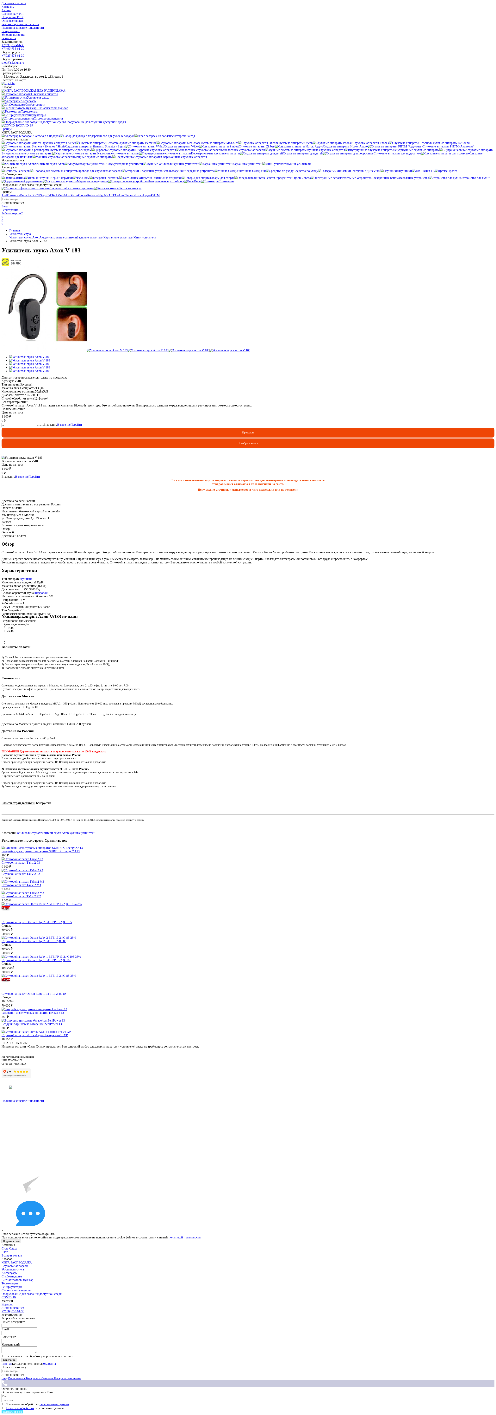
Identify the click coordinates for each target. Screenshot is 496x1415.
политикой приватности (185, 1237)
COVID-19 (9, 1297)
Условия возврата (13, 34)
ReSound (93, 195)
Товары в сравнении (67, 1378)
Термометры (10, 1283)
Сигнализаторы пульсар (17, 1280)
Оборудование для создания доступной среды (32, 1293)
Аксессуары (9, 1273)
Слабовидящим (12, 1276)
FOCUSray (39, 195)
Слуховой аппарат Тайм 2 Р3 (21, 862)
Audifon (7, 195)
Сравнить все (56, 840)
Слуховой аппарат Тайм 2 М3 (21, 885)
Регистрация (10, 209)
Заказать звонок (12, 1411)
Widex (120, 195)
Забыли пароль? (12, 213)
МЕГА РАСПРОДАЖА (17, 1262)
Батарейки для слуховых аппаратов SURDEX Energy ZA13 (41, 851)
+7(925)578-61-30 (13, 55)
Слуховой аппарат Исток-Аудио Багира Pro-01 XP (35, 1035)
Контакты (8, 6)
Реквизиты (9, 38)
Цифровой (41, 592)
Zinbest (128, 195)
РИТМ (155, 195)
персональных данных (54, 1404)
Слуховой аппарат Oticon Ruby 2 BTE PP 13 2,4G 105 (37, 922)
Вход (5, 206)
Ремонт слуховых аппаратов (20, 24)
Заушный (26, 579)
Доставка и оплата (14, 3)
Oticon (74, 195)
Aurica (16, 195)
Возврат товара (12, 1255)
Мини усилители (144, 237)
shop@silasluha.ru (13, 62)
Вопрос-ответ (11, 31)
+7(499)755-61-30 (13, 45)
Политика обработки (20, 1408)
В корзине (69, 424)
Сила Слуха (9, 1248)
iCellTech (52, 195)
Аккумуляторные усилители (58, 237)
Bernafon (26, 195)
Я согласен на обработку (37, 1404)
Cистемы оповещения (16, 1290)
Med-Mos (64, 195)
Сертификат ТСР (13, 13)
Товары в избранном (39, 1378)
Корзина (7, 1304)
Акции (6, 10)
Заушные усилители (90, 237)
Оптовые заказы (12, 20)
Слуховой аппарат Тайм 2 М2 (21, 896)
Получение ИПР (12, 17)
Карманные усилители (118, 237)
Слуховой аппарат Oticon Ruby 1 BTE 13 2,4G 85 (34, 993)
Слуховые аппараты (15, 1266)
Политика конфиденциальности (23, 27)
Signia (102, 195)
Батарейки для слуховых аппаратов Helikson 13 (33, 1012)
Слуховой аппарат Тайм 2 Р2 (21, 873)
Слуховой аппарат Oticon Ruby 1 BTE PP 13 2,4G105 (36, 960)
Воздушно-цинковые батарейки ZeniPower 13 (32, 1024)
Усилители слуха (20, 234)
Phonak (82, 195)
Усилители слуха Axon (24, 237)
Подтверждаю (11, 1241)
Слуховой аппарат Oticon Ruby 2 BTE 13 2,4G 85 (34, 941)
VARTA (111, 195)
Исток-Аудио (142, 195)
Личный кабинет (13, 1307)
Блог (5, 1252)
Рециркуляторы (12, 1286)
